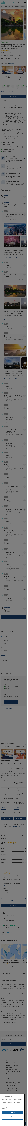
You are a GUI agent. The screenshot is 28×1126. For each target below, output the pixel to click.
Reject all (12, 1117)
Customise (12, 1121)
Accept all (12, 1112)
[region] (12, 1110)
